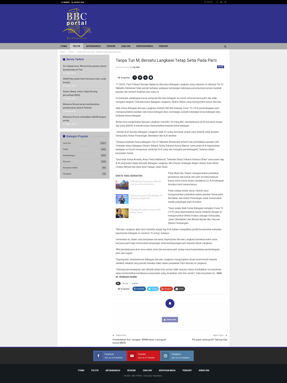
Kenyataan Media (144, 46)
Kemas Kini (204, 370)
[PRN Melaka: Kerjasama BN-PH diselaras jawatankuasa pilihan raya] (122, 185)
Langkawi (135, 283)
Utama (64, 46)
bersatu (125, 283)
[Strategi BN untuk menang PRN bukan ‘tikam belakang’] (122, 213)
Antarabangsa (93, 46)
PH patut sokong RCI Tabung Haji (209, 339)
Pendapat (163, 46)
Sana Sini (125, 46)
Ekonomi (111, 46)
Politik (76, 46)
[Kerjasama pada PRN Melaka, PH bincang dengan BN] (122, 199)
